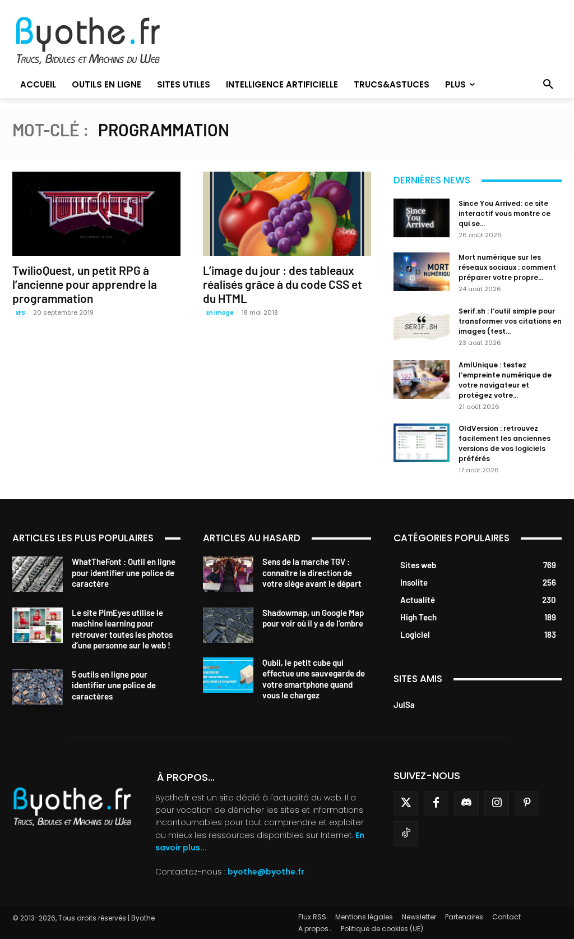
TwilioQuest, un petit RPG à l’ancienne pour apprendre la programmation (84, 284)
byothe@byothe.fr (266, 871)
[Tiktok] (406, 833)
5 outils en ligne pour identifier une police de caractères (114, 685)
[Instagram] (496, 803)
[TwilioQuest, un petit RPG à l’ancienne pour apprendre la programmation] (96, 214)
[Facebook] (436, 803)
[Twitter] (406, 803)
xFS (20, 313)
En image (220, 313)
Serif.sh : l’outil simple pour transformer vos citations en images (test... (510, 321)
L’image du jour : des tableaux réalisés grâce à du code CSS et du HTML (282, 284)
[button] (548, 84)
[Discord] (466, 803)
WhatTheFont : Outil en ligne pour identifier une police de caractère (123, 572)
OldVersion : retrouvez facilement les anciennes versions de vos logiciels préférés (504, 443)
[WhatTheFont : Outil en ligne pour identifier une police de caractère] (37, 574)
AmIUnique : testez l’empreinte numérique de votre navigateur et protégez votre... (505, 380)
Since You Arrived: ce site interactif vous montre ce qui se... (504, 213)
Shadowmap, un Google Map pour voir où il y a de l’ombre (313, 618)
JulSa (404, 704)
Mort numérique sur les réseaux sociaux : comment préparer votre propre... (507, 267)
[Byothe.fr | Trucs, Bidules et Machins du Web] (98, 41)
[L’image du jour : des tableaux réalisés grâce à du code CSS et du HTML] (287, 214)
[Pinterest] (527, 803)
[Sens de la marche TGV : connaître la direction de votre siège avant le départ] (228, 574)
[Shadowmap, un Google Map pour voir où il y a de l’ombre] (228, 625)
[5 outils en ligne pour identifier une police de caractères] (37, 687)
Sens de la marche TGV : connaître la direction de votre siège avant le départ (312, 572)
